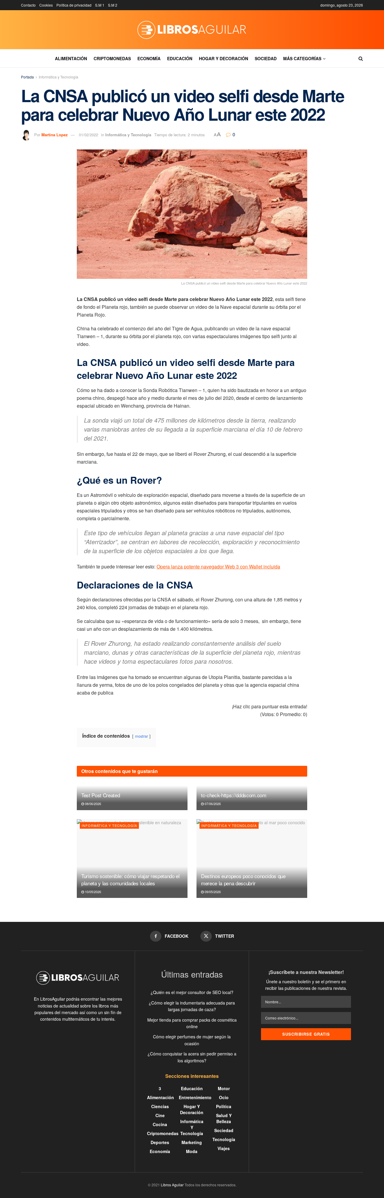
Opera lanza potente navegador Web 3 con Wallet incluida (218, 566)
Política (223, 1106)
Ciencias (160, 1106)
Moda (191, 1151)
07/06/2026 (212, 803)
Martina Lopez (54, 134)
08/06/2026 (92, 803)
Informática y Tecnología (58, 76)
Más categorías (302, 58)
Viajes (224, 1148)
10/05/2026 (92, 891)
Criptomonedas (112, 58)
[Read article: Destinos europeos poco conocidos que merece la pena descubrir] (251, 858)
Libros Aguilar (172, 1184)
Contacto (28, 4)
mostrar (141, 736)
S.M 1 (99, 4)
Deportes (160, 1142)
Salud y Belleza (224, 1118)
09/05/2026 (212, 891)
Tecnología (223, 1139)
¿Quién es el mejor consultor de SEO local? (192, 992)
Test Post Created (100, 795)
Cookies (46, 4)
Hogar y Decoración (223, 58)
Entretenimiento (195, 1097)
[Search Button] (360, 58)
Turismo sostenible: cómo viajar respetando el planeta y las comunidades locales (130, 879)
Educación (179, 58)
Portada (27, 76)
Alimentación (71, 58)
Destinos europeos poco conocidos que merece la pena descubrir (243, 879)
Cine (160, 1115)
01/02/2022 (88, 134)
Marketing (192, 1142)
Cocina (160, 1124)
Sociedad (266, 58)
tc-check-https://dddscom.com (233, 795)
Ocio (224, 1097)
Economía (148, 58)
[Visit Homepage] (192, 29)
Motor (224, 1088)
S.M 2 (112, 4)
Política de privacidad (74, 4)
